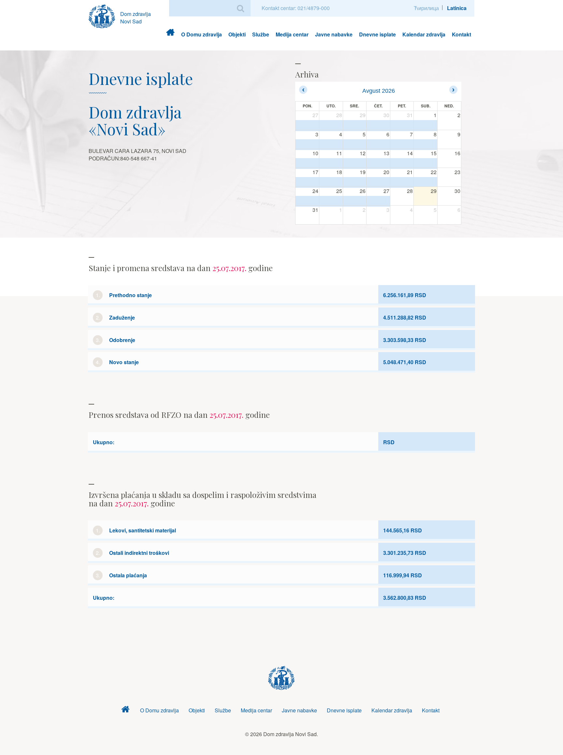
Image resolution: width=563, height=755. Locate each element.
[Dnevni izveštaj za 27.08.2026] (378, 201)
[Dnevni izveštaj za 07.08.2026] (402, 144)
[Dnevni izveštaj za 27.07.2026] (307, 125)
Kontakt (461, 34)
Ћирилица (426, 8)
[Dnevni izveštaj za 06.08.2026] (378, 144)
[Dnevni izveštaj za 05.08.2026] (355, 144)
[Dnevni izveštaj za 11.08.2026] (331, 163)
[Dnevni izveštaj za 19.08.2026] (355, 182)
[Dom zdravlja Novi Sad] (104, 15)
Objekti (237, 34)
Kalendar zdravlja (423, 34)
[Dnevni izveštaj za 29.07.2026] (355, 125)
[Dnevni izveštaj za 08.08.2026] (425, 144)
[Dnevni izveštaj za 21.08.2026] (402, 182)
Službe (260, 34)
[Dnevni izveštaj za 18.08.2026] (331, 182)
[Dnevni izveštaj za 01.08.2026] (425, 125)
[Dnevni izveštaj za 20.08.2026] (378, 182)
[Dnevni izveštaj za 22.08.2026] (425, 182)
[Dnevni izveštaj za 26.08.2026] (355, 201)
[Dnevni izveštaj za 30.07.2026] (378, 125)
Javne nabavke (334, 34)
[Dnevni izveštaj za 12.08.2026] (355, 163)
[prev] (303, 90)
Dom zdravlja (170, 34)
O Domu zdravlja (201, 34)
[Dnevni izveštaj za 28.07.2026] (331, 125)
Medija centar (292, 34)
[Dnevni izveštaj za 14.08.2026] (402, 163)
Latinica (457, 8)
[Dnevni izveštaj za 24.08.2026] (307, 201)
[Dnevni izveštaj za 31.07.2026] (402, 125)
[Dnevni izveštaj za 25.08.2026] (331, 201)
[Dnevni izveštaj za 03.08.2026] (307, 144)
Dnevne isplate (377, 34)
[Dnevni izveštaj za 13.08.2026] (378, 163)
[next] (453, 90)
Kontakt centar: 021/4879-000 (296, 8)
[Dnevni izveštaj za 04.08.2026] (331, 144)
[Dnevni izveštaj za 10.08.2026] (307, 163)
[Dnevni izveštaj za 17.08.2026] (307, 182)
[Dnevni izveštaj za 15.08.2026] (425, 163)
